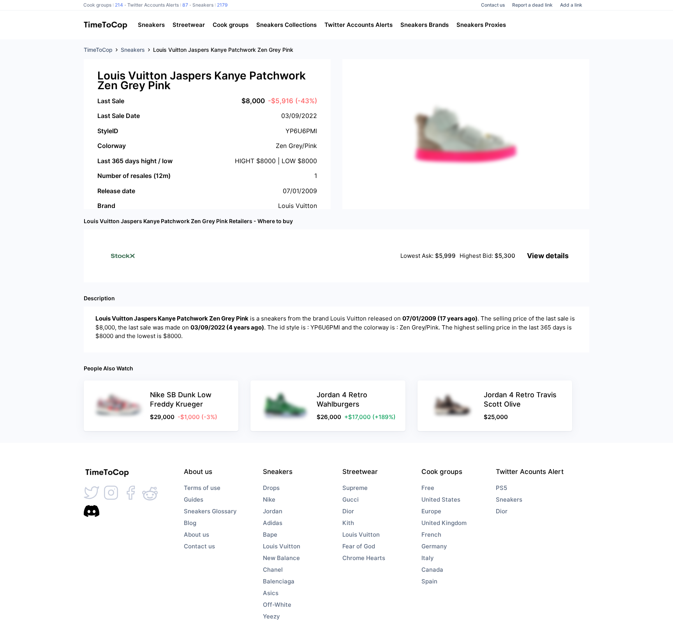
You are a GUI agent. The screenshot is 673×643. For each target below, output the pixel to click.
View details (548, 256)
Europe (431, 511)
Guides (193, 499)
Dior (348, 511)
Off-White (277, 604)
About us (196, 534)
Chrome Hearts (363, 558)
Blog (190, 523)
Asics (270, 593)
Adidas (272, 523)
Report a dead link (532, 5)
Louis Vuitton (281, 546)
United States (440, 499)
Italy (427, 558)
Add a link (571, 5)
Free (427, 487)
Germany (434, 546)
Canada (432, 569)
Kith (348, 523)
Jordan (272, 511)
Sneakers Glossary (210, 511)
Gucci (350, 499)
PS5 (501, 487)
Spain (429, 581)
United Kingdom (444, 523)
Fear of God (358, 546)
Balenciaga (278, 581)
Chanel (273, 569)
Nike (269, 499)
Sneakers (509, 499)
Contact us (493, 5)
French (431, 534)
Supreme (355, 487)
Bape (270, 534)
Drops (271, 487)
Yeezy (271, 616)
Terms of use (202, 487)
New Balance (281, 558)
